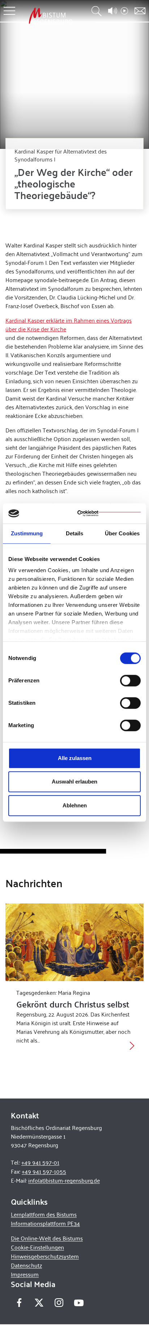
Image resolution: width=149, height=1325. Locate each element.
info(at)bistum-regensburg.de (64, 1180)
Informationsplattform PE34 (45, 1223)
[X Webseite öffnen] (39, 1303)
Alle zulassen (74, 758)
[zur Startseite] (50, 16)
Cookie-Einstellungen (37, 1247)
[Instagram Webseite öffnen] (59, 1303)
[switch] (130, 680)
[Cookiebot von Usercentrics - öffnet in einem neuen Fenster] (109, 513)
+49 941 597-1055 (44, 1171)
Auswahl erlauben (74, 781)
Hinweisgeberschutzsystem (45, 1256)
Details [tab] (75, 533)
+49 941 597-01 (40, 1162)
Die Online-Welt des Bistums (47, 1238)
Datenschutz (26, 1265)
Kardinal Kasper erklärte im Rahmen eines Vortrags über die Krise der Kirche (68, 324)
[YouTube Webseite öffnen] (79, 1302)
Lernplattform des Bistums (44, 1214)
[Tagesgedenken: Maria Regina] (74, 942)
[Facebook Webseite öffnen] (19, 1303)
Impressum (25, 1274)
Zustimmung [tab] (27, 533)
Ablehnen (75, 805)
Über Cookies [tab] (122, 533)
